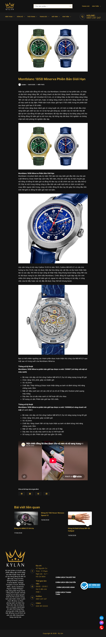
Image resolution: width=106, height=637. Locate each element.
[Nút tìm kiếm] (70, 6)
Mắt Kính (55, 16)
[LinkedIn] (46, 494)
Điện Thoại (8, 16)
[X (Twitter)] (30, 494)
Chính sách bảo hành (66, 587)
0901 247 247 (94, 17)
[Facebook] (21, 494)
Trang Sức (43, 16)
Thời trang (31, 16)
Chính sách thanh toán (63, 593)
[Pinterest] (38, 494)
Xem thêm (95, 6)
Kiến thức (41, 84)
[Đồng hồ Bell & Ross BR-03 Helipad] (53, 518)
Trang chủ (85, 6)
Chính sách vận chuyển (65, 582)
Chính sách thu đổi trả (65, 577)
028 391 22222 (42, 606)
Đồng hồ (20, 16)
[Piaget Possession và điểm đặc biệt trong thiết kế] (80, 518)
